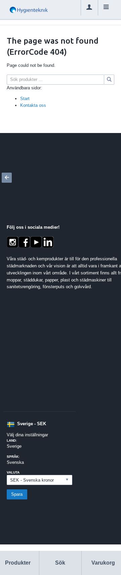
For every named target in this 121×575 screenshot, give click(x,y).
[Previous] (7, 178)
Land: (12, 440)
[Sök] (109, 80)
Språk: (13, 456)
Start (25, 98)
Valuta (13, 472)
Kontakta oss (33, 105)
